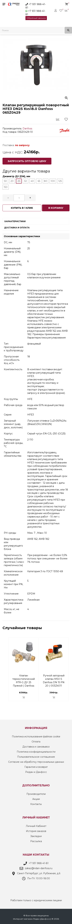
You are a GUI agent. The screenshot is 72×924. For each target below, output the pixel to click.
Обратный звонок (36, 18)
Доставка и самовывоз (36, 746)
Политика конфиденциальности (36, 751)
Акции (36, 799)
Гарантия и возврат (36, 766)
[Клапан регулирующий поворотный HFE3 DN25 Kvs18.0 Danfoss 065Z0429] (36, 64)
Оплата (36, 741)
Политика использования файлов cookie (36, 736)
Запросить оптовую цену (27, 161)
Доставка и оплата (17, 227)
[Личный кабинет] (56, 10)
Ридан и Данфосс (36, 772)
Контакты (36, 804)
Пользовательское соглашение (36, 756)
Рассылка (36, 841)
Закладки (36, 836)
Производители (36, 793)
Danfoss (27, 128)
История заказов (36, 831)
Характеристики (15, 221)
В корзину (55, 207)
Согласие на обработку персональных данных (36, 761)
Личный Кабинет (36, 826)
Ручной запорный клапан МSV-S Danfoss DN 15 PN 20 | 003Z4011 (53, 677)
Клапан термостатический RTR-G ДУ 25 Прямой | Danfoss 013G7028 (23, 677)
